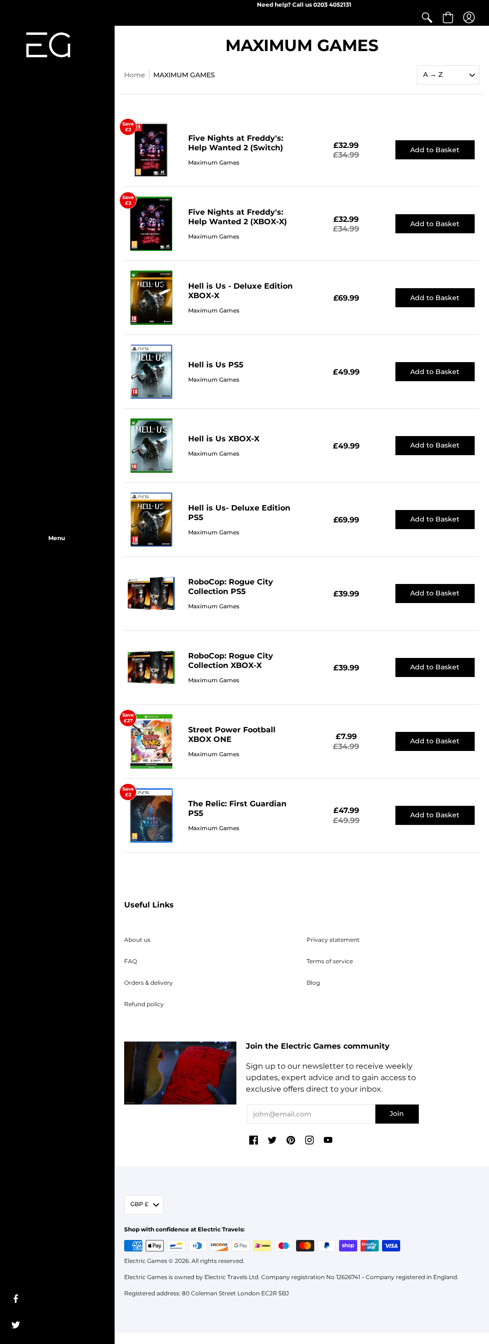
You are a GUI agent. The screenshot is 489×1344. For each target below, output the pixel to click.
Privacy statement (333, 939)
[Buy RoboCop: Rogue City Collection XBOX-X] (151, 667)
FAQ (130, 961)
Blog (313, 982)
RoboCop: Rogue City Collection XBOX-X (230, 660)
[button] (426, 18)
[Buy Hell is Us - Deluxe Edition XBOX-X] (151, 298)
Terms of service (330, 961)
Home (134, 75)
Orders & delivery (148, 982)
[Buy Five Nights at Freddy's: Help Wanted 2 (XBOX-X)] (151, 224)
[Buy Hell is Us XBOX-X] (151, 445)
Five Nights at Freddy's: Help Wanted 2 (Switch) (235, 143)
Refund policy (144, 1004)
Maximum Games (213, 162)
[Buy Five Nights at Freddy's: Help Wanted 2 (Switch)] (151, 150)
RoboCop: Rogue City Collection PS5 (230, 586)
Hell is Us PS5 (216, 364)
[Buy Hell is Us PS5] (151, 371)
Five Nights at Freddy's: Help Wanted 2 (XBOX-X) (237, 217)
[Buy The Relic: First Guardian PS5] (151, 815)
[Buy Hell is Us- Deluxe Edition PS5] (151, 519)
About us (137, 939)
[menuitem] (426, 18)
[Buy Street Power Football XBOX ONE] (151, 741)
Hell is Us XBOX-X (223, 438)
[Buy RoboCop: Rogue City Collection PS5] (151, 593)
